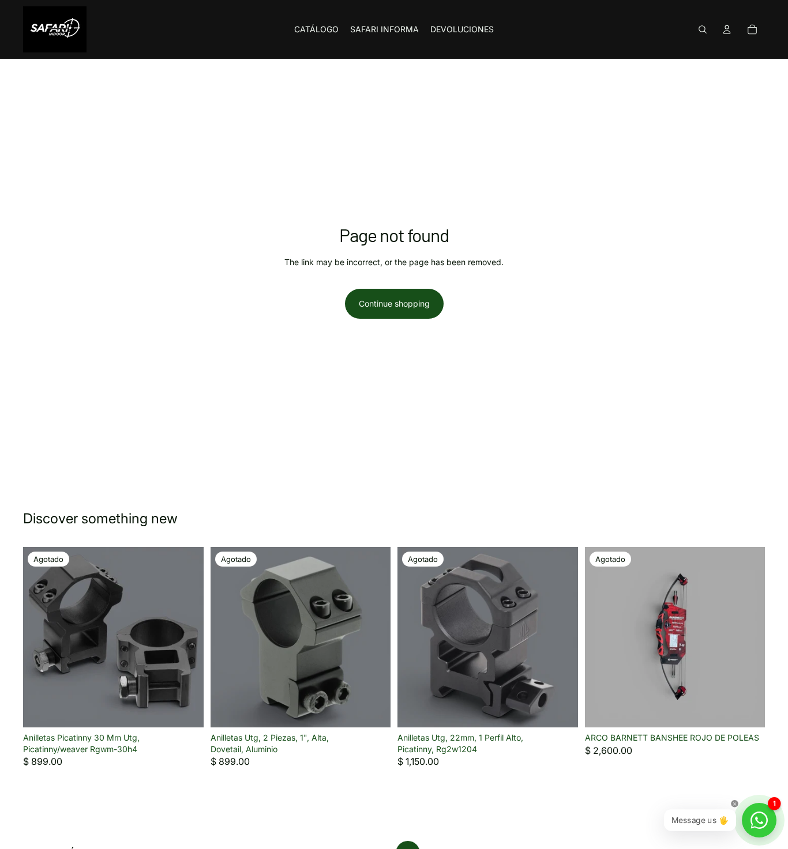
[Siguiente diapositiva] (186, 637)
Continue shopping (394, 303)
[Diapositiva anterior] (40, 637)
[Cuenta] (727, 29)
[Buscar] (702, 29)
